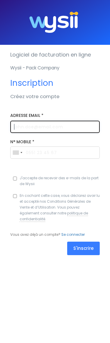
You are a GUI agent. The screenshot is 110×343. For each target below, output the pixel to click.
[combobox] (17, 152)
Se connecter (73, 234)
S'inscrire (83, 248)
